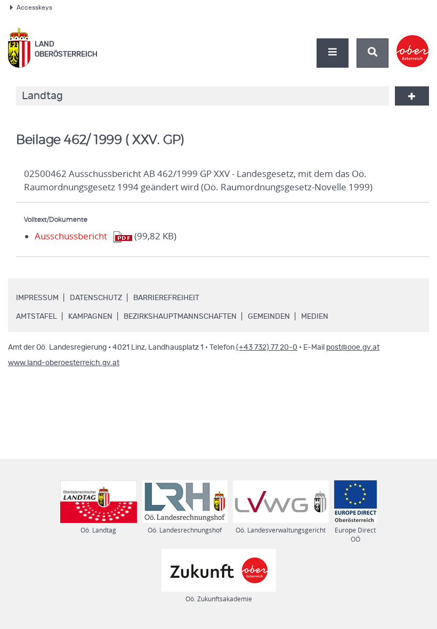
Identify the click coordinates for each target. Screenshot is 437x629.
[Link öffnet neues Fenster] (412, 42)
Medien (314, 316)
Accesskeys (34, 7)
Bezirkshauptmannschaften (180, 316)
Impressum (37, 298)
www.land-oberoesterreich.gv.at (63, 363)
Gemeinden (269, 316)
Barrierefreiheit (166, 298)
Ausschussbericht (71, 236)
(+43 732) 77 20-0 (266, 347)
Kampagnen (90, 316)
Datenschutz (96, 298)
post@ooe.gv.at (352, 347)
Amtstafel (36, 316)
